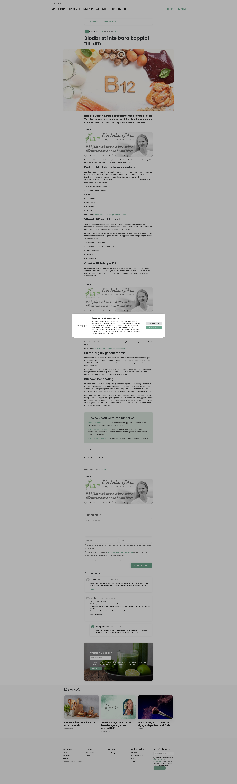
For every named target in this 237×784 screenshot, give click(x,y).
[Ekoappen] (82, 325)
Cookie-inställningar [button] (154, 323)
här (112, 333)
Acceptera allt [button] (153, 327)
